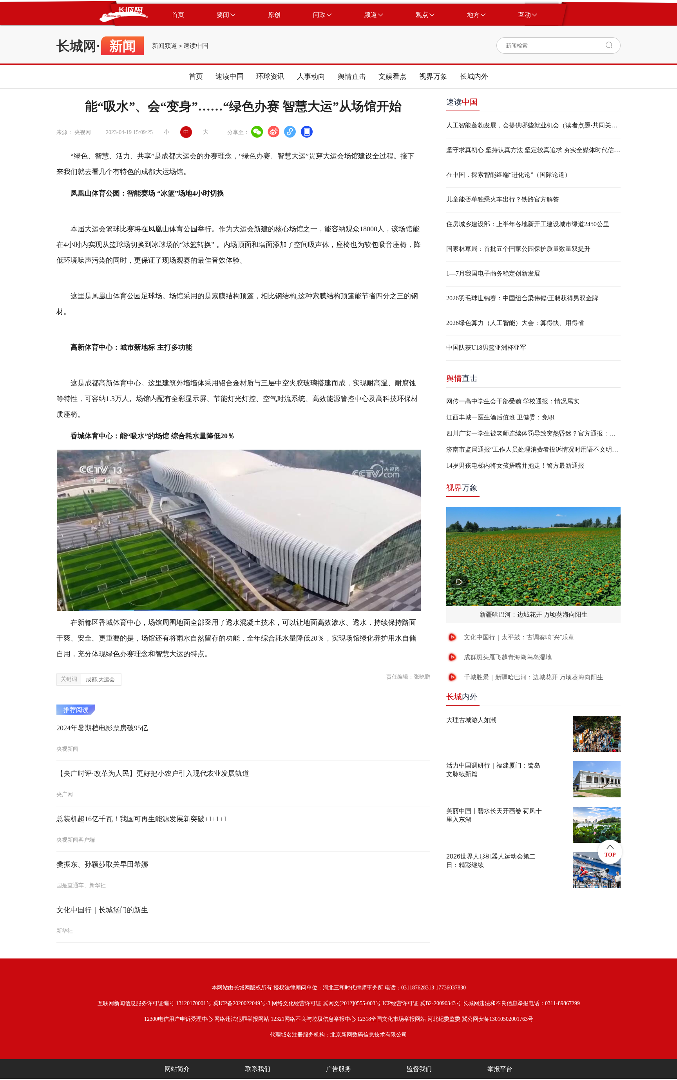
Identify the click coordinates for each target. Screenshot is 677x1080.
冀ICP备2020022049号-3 (241, 1003)
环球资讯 (270, 76)
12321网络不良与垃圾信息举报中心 (313, 1019)
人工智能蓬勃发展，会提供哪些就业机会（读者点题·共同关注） (533, 125)
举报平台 (499, 1068)
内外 (462, 696)
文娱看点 (392, 76)
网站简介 (177, 1068)
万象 (462, 487)
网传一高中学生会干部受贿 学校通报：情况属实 (512, 401)
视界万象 (433, 76)
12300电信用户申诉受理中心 (178, 1019)
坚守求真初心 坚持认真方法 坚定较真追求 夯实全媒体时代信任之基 (533, 150)
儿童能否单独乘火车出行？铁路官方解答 (502, 199)
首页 (196, 76)
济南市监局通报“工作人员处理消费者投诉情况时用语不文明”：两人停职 (533, 449)
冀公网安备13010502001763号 (497, 1019)
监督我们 (419, 1068)
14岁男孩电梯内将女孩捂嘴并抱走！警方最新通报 (515, 465)
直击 (462, 378)
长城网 (76, 46)
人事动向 (311, 76)
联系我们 (257, 1068)
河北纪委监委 (443, 1019)
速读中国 (195, 46)
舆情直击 (352, 76)
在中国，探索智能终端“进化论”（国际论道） (508, 174)
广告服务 (338, 1068)
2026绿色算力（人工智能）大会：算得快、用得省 (515, 322)
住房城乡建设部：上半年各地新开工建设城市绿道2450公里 (527, 224)
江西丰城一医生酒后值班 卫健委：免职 (500, 417)
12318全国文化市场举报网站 (391, 1019)
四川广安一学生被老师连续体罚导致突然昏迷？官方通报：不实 (533, 433)
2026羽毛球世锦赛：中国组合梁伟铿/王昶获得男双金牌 (522, 298)
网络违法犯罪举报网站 (241, 1019)
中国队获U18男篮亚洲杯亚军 (486, 347)
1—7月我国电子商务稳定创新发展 (493, 273)
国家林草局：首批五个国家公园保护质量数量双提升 (518, 248)
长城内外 (474, 76)
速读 (462, 102)
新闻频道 (164, 46)
